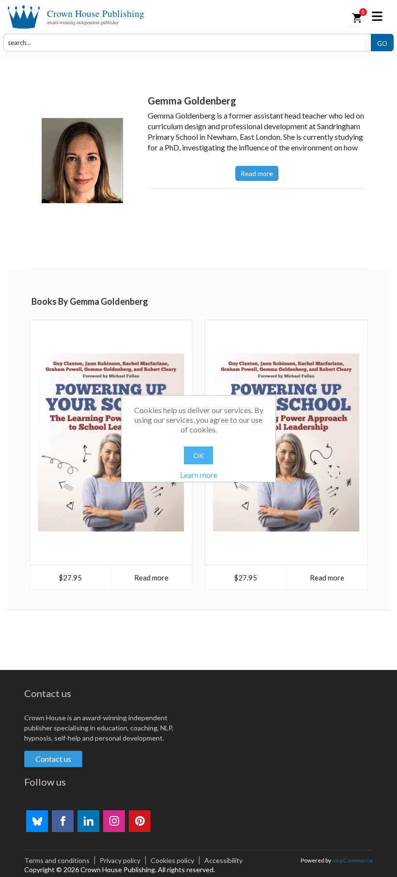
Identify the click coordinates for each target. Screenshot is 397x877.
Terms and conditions (57, 860)
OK (198, 455)
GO (382, 43)
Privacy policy (120, 860)
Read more (257, 173)
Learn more (198, 474)
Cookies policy (172, 860)
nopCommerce (352, 860)
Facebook (63, 821)
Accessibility (223, 860)
